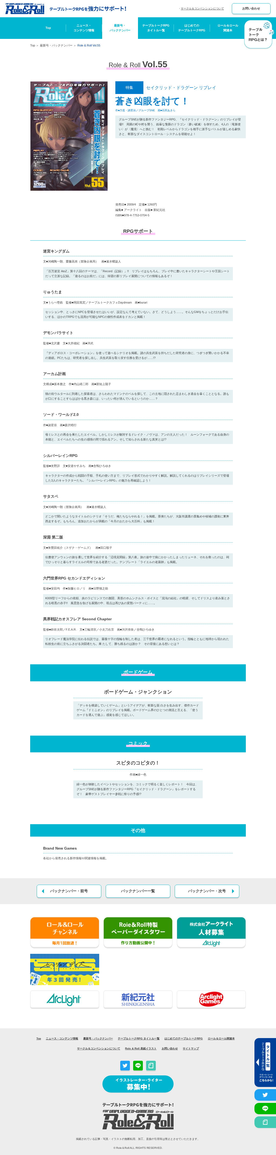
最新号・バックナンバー (120, 28)
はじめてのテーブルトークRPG (191, 28)
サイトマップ (191, 1048)
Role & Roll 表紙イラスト (141, 1048)
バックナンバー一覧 (138, 891)
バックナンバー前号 (69, 891)
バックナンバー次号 (207, 891)
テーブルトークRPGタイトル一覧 (156, 28)
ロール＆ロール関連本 (228, 28)
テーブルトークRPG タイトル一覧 (139, 1038)
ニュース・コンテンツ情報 (84, 28)
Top (48, 27)
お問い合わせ (251, 8)
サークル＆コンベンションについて (202, 8)
